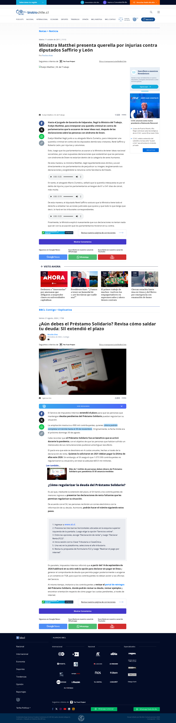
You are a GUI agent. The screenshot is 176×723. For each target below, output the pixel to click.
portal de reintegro (114, 584)
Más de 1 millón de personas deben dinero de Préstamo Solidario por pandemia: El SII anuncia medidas (95, 470)
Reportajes (21, 692)
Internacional (42, 19)
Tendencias (75, 19)
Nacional (30, 19)
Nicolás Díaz (53, 334)
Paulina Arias (47, 55)
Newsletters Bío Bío (92, 2)
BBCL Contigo (110, 19)
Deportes (64, 19)
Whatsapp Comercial (105, 709)
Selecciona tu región (28, 2)
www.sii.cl (70, 524)
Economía (54, 19)
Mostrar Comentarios (82, 242)
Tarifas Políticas (22, 708)
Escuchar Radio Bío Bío (146, 2)
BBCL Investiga (96, 19)
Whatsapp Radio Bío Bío (148, 709)
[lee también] (57, 474)
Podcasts (19, 19)
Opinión (85, 19)
